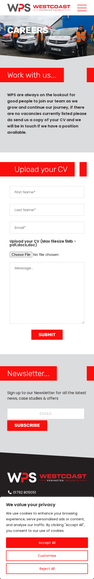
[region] (47, 538)
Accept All (47, 542)
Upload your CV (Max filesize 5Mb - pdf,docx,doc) (43, 243)
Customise (47, 555)
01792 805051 (24, 492)
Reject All (47, 568)
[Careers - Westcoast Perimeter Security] (39, 8)
